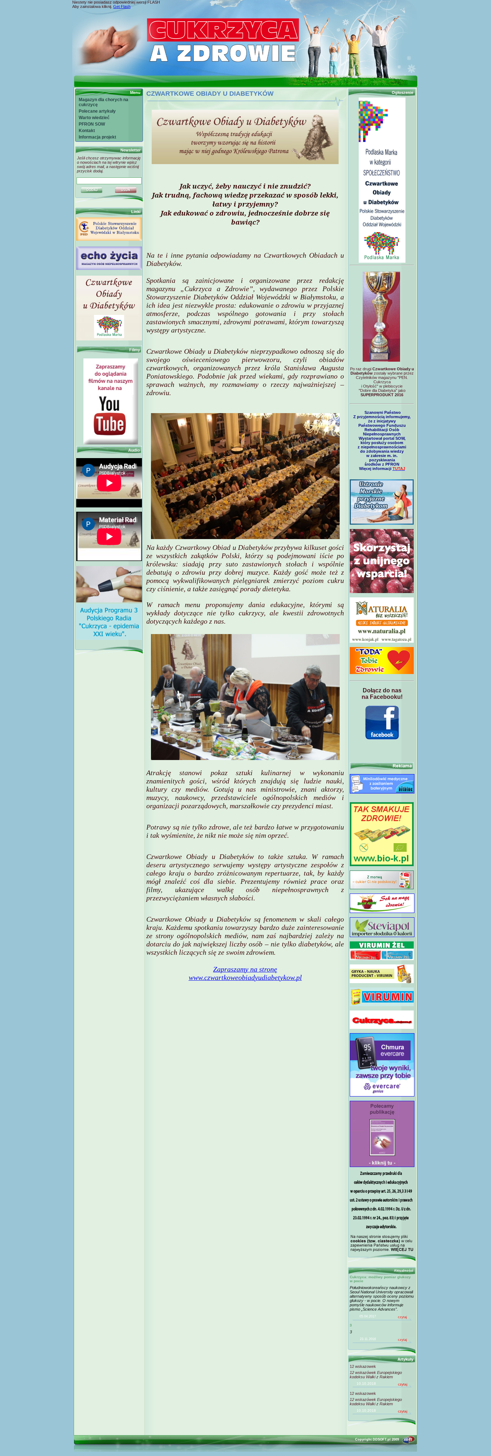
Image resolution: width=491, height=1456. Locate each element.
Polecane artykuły (97, 111)
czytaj (402, 1317)
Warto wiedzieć (94, 117)
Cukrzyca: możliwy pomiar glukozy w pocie (380, 1279)
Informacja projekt (97, 137)
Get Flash (121, 6)
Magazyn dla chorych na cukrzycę (103, 102)
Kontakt (87, 130)
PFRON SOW (92, 124)
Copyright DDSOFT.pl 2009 (377, 1439)
